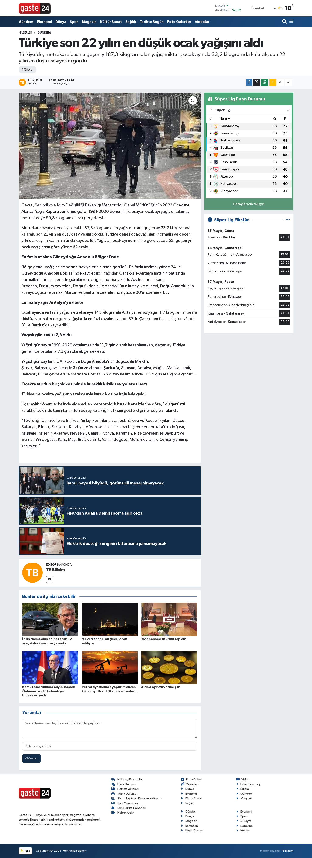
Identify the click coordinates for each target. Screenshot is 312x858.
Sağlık (130, 22)
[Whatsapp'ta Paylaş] (264, 82)
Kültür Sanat (111, 22)
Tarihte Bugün (152, 22)
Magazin (89, 22)
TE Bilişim (287, 850)
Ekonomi (44, 22)
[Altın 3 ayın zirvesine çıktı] (169, 667)
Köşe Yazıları (194, 830)
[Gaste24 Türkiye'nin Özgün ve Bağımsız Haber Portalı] (35, 8)
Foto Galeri (194, 779)
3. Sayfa (245, 821)
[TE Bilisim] (32, 572)
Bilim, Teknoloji (250, 784)
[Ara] (285, 21)
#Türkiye (27, 69)
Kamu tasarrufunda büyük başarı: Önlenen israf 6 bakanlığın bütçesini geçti (48, 691)
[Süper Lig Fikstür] (288, 220)
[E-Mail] (49, 579)
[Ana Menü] (291, 21)
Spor (74, 22)
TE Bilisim (55, 570)
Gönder (31, 758)
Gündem (26, 22)
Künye (244, 830)
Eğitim (244, 788)
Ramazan (191, 825)
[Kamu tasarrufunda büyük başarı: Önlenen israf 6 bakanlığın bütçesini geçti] (50, 667)
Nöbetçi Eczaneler (130, 779)
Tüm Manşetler (127, 803)
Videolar (202, 22)
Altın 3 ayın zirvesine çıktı (161, 687)
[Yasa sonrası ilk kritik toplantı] (169, 619)
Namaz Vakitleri (128, 788)
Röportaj (246, 825)
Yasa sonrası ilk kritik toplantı (164, 639)
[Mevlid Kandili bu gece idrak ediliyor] (110, 619)
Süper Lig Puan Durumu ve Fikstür (140, 798)
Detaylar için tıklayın (249, 204)
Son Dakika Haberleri (131, 808)
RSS (27, 850)
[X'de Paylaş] (256, 82)
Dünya (60, 22)
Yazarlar (191, 784)
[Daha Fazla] (272, 82)
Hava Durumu (126, 784)
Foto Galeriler (179, 22)
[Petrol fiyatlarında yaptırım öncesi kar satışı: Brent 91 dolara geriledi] (110, 667)
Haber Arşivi (125, 812)
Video (245, 779)
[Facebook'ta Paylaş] (249, 82)
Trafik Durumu (126, 793)
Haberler (25, 32)
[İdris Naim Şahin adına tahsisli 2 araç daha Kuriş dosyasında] (50, 619)
